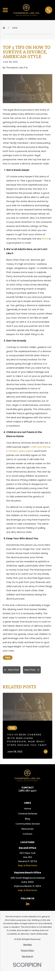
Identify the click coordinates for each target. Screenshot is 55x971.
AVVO (45, 238)
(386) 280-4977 (27, 790)
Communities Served (28, 823)
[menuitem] (27, 944)
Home (27, 808)
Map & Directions (27, 865)
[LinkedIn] (27, 903)
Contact (27, 833)
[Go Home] (4, 28)
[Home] (26, 10)
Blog (27, 818)
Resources (27, 828)
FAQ (7, 657)
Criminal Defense (27, 813)
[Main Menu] (5, 10)
